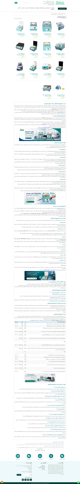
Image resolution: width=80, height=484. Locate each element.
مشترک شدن (19, 474)
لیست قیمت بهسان (47, 7)
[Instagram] (25, 480)
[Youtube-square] (23, 480)
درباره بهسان (43, 465)
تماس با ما (22, 7)
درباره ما (26, 7)
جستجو (16, 2)
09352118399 (30, 472)
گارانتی (40, 7)
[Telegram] (28, 480)
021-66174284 (30, 470)
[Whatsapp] (31, 480)
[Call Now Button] (2, 482)
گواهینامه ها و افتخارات (41, 467)
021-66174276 (30, 469)
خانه (64, 13)
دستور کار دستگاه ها (32, 7)
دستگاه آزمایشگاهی (60, 13)
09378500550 (30, 468)
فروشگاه (43, 7)
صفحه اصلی (52, 7)
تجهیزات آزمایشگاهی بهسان (48, 1)
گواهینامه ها (37, 7)
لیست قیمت (43, 468)
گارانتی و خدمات (42, 466)
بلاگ (28, 7)
